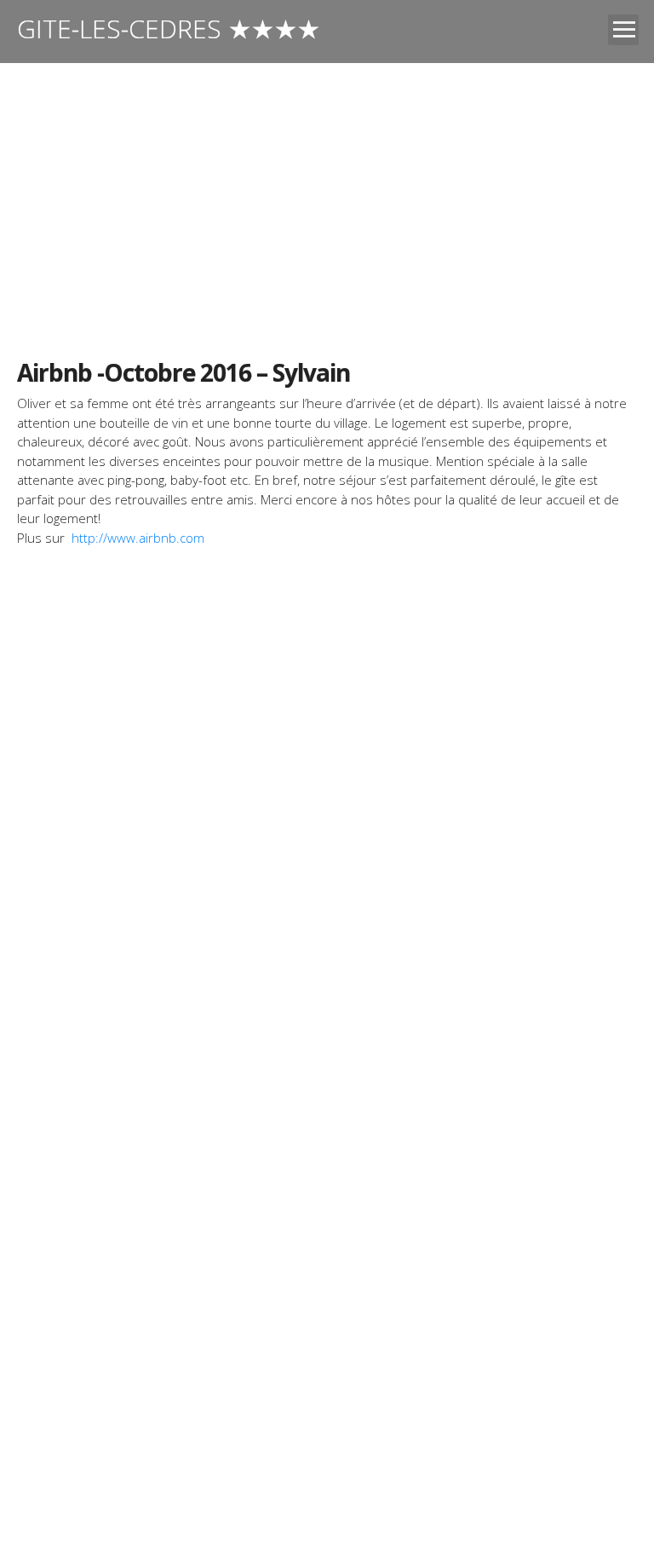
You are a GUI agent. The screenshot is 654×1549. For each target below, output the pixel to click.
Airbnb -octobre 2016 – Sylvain (183, 372)
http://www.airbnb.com (138, 537)
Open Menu (623, 29)
